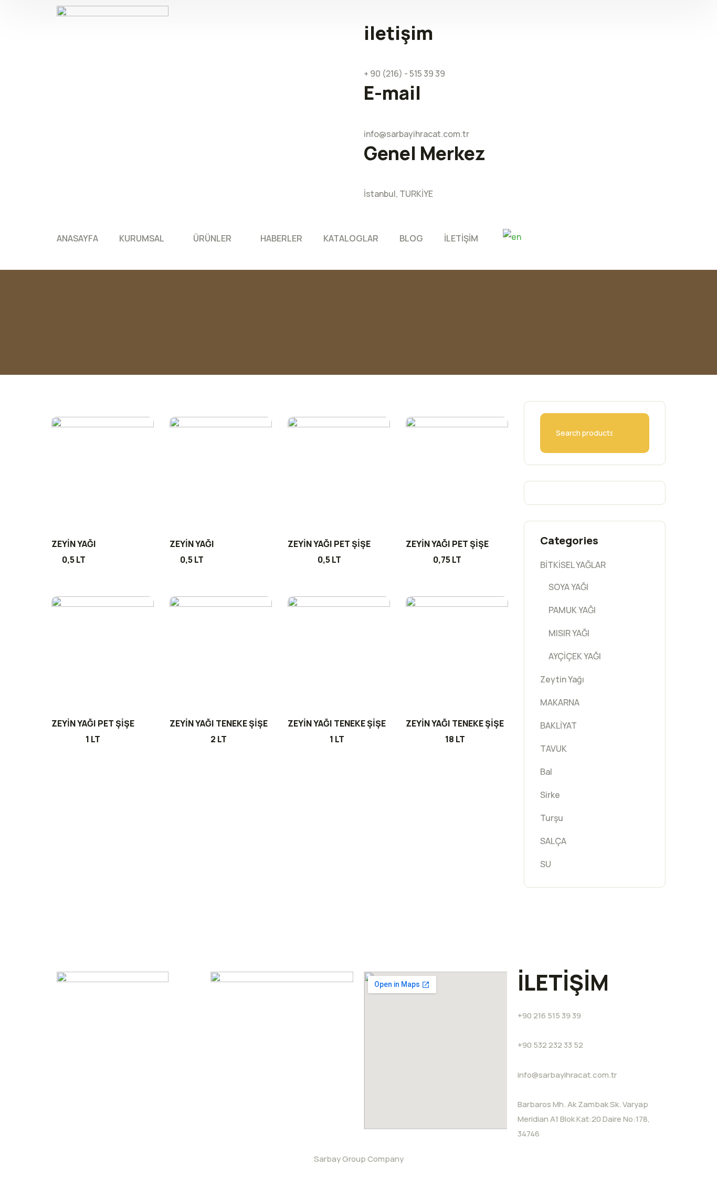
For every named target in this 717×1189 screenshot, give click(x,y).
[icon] (642, 13)
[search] (370, 220)
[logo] (112, 23)
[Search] (644, 433)
